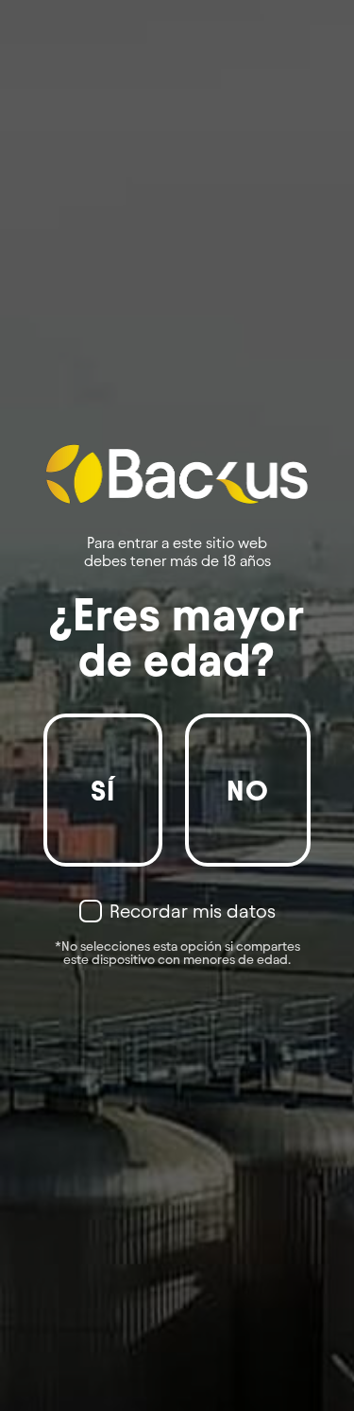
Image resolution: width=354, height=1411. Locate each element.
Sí (103, 790)
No (248, 790)
